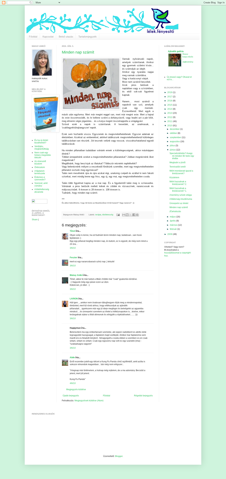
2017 (170, 96)
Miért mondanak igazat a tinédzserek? (181, 172)
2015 (170, 105)
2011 (170, 121)
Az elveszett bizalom (40, 162)
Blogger (119, 456)
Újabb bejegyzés (71, 395)
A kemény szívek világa (181, 195)
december (175, 129)
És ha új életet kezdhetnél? (41, 141)
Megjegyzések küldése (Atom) (89, 400)
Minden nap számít (78, 52)
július (173, 145)
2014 (170, 109)
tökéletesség (107, 215)
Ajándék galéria (176, 51)
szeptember (176, 137)
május (173, 216)
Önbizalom (39, 167)
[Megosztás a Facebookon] (134, 215)
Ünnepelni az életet (179, 203)
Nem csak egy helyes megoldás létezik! (42, 155)
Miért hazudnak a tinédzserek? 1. (178, 189)
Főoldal (33, 36)
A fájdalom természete (39, 172)
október (174, 133)
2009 (170, 234)
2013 (170, 113)
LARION (74, 298)
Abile (72, 357)
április (173, 221)
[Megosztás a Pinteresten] (137, 215)
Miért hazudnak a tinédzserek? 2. (178, 182)
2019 (170, 92)
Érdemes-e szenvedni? (40, 178)
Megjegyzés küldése (76, 389)
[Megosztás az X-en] (130, 215)
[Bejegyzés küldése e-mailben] (117, 215)
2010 (170, 125)
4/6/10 (73, 383)
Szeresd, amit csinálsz (40, 184)
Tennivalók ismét (178, 166)
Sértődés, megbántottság (41, 147)
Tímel (72, 231)
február (173, 229)
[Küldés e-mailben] (124, 215)
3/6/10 (73, 248)
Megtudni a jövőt (177, 162)
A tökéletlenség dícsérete (41, 190)
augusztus (175, 141)
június (173, 150)
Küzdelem (174, 177)
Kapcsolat (48, 36)
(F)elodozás (175, 211)
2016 (170, 100)
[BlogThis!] (127, 215)
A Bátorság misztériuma (181, 199)
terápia (98, 215)
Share (35, 219)
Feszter (73, 257)
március (174, 225)
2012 (170, 117)
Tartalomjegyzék (87, 36)
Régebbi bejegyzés (143, 395)
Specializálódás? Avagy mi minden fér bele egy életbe (182, 156)
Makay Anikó (76, 275)
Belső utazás (66, 36)
